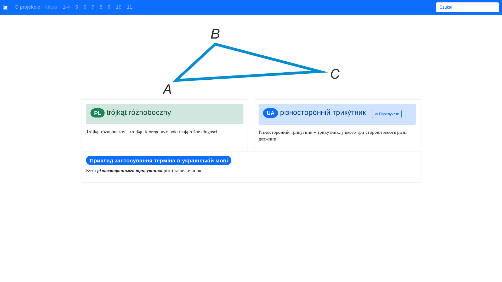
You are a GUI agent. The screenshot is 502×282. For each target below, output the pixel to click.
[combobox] (467, 7)
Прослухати (388, 114)
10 (119, 7)
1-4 (66, 7)
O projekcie (27, 7)
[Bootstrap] (5, 7)
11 (129, 7)
